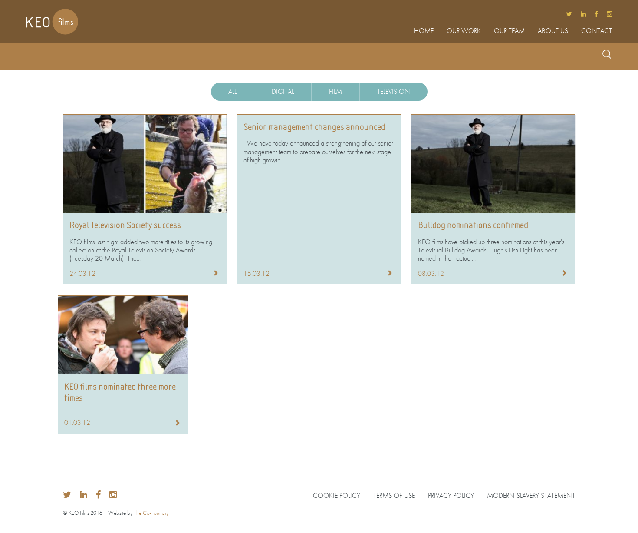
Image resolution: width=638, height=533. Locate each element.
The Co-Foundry (151, 512)
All (232, 91)
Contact (596, 31)
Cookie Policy (336, 495)
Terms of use (394, 495)
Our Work (464, 31)
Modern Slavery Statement (531, 495)
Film (335, 91)
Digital (283, 91)
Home (424, 31)
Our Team (509, 31)
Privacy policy (451, 495)
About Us (553, 31)
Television (393, 91)
